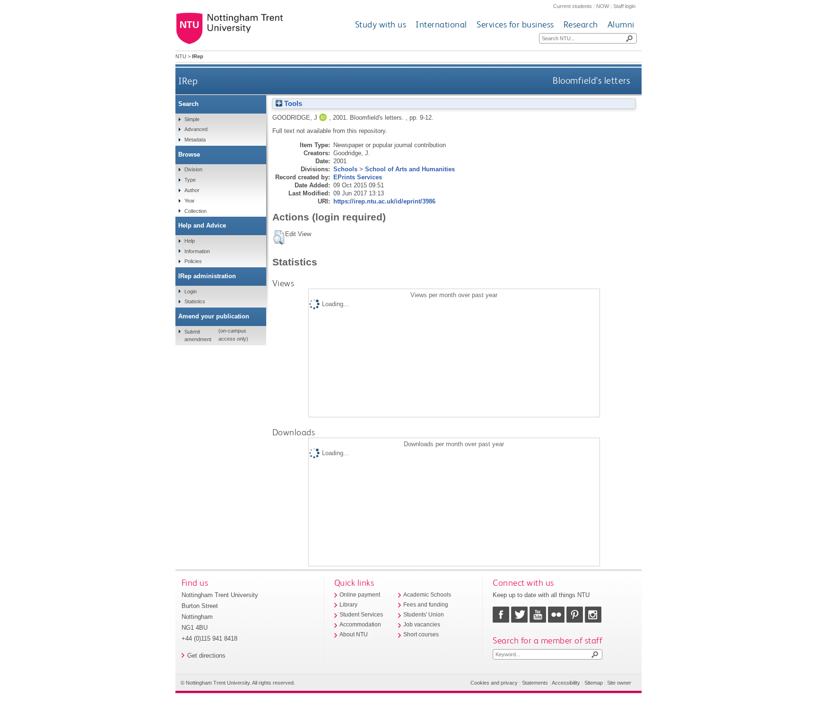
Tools (292, 103)
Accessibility (566, 683)
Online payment (359, 595)
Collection (195, 211)
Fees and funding (425, 605)
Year (189, 200)
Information (197, 251)
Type (190, 180)
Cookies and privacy (494, 683)
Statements (535, 683)
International (441, 24)
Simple (192, 119)
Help (189, 241)
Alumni (621, 24)
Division (193, 169)
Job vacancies (421, 624)
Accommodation (360, 624)
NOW (602, 6)
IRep (188, 81)
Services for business (515, 24)
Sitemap (593, 683)
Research (581, 24)
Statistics (194, 301)
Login (190, 291)
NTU (180, 56)
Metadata (195, 139)
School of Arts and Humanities (410, 169)
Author (192, 190)
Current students (572, 6)
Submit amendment (197, 335)
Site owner (619, 683)
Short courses (421, 634)
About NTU (353, 634)
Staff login (624, 6)
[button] (278, 237)
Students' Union (423, 614)
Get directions (206, 655)
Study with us (381, 24)
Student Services (361, 614)
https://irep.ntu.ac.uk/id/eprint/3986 (384, 201)
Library (348, 605)
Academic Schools (427, 595)
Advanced (196, 129)
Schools (345, 169)
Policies (193, 261)
